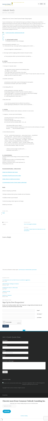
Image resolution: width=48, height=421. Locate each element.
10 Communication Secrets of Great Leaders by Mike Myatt (14, 182)
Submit (5, 372)
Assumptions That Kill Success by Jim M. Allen (11, 175)
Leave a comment (11, 12)
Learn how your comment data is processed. (27, 269)
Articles (4, 224)
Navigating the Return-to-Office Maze (10, 287)
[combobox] (3, 353)
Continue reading (24, 415)
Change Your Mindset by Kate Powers (10, 172)
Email (38, 310)
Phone (4, 350)
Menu (41, 3)
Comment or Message (8, 361)
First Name (39, 314)
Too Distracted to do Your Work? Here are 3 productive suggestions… (16, 280)
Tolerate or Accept (6, 291)
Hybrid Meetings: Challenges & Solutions (10, 283)
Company (4, 345)
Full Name (5, 340)
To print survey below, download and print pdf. (14, 32)
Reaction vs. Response (7, 295)
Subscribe (6, 411)
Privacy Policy (4, 395)
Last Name (39, 317)
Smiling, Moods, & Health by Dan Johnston (11, 179)
